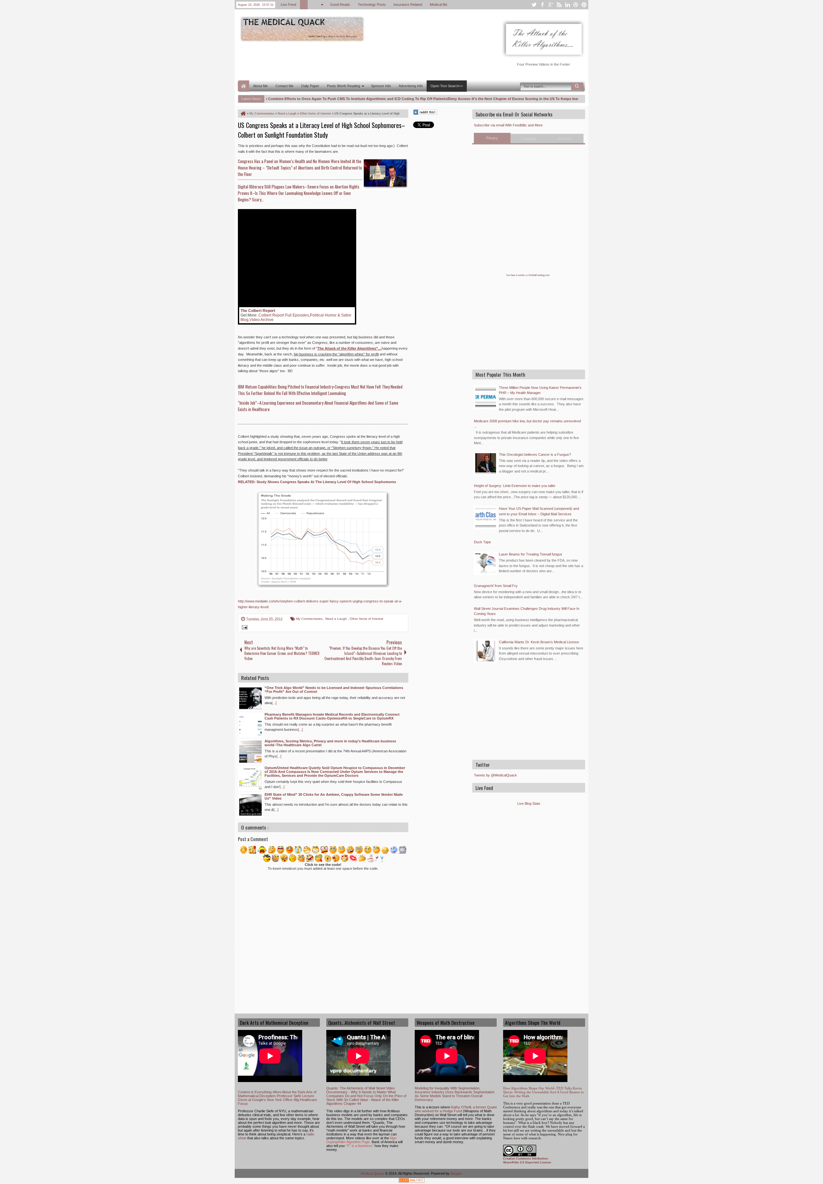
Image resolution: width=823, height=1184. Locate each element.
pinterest (584, 4)
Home (243, 86)
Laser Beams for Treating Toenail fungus (530, 554)
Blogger (456, 1173)
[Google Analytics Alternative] (411, 1181)
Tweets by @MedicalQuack (495, 775)
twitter (534, 4)
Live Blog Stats (528, 803)
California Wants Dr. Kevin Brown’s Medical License (539, 642)
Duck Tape (482, 542)
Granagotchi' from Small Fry (496, 586)
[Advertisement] (355, 60)
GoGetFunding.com (539, 275)
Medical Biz (439, 4)
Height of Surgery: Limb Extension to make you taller (515, 486)
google (551, 4)
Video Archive (261, 319)
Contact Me (285, 86)
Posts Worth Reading (343, 86)
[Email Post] (244, 628)
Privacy (492, 138)
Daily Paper (310, 86)
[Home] (243, 113)
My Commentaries (309, 618)
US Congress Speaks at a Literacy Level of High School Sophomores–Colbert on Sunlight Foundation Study (321, 130)
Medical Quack (373, 1173)
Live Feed (288, 4)
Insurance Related (407, 4)
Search (577, 86)
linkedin (567, 4)
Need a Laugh (336, 618)
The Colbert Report (257, 310)
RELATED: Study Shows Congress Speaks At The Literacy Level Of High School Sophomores (317, 482)
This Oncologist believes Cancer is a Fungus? (535, 454)
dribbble (576, 4)
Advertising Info (411, 86)
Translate (528, 139)
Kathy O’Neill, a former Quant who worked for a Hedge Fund (456, 1109)
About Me (260, 86)
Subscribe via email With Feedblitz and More (508, 125)
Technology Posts (372, 4)
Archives (565, 139)
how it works (518, 275)
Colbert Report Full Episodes (283, 315)
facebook (542, 4)
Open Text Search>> (446, 86)
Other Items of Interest (366, 618)
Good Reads (340, 4)
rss (559, 4)
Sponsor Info (381, 86)
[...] (274, 703)
